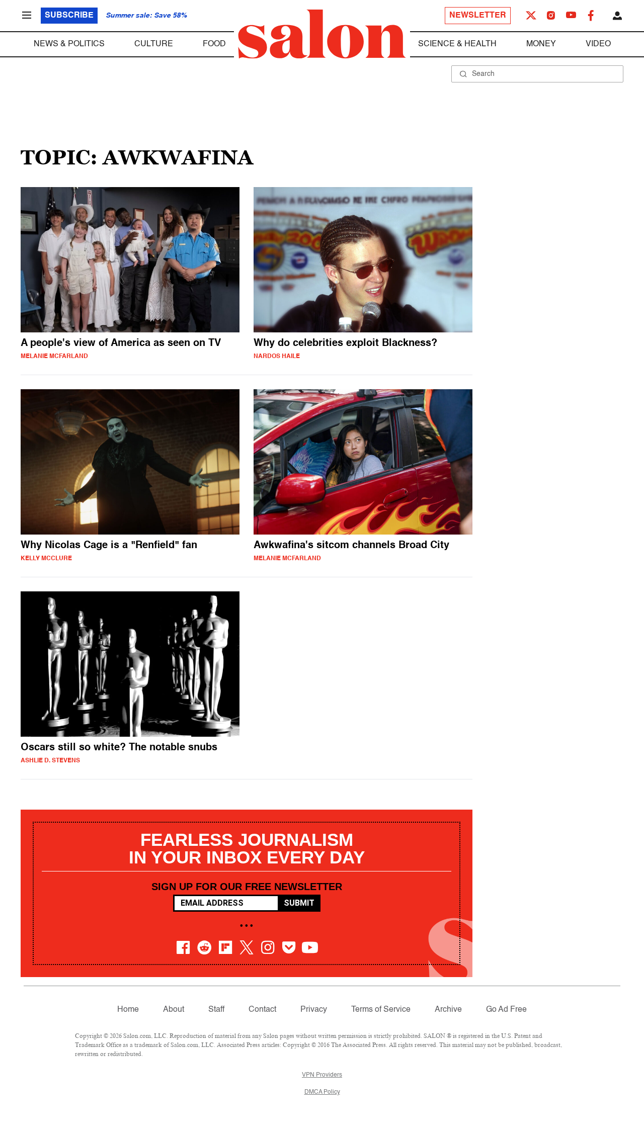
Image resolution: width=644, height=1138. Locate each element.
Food (214, 44)
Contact (262, 1010)
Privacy (313, 1010)
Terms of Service (381, 1010)
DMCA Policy (322, 1092)
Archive (448, 1010)
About (173, 1010)
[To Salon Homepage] (322, 34)
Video (598, 44)
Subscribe (69, 16)
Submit (299, 903)
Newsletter (477, 16)
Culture (153, 44)
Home (128, 1010)
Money (541, 44)
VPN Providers (322, 1075)
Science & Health (457, 44)
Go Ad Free (506, 1010)
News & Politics (69, 44)
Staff (216, 1010)
